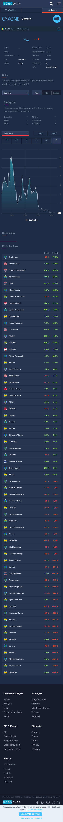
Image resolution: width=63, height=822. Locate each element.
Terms (34, 740)
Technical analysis (13, 712)
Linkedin (8, 781)
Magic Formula (38, 699)
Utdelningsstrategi (40, 708)
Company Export (12, 749)
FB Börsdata (10, 764)
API (5, 732)
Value (6, 708)
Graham (35, 703)
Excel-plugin (10, 736)
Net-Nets (36, 716)
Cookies (35, 749)
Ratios (7, 699)
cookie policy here (35, 809)
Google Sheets (11, 740)
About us (35, 732)
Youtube (8, 773)
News (6, 716)
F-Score (35, 712)
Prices (34, 736)
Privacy (35, 744)
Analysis (8, 703)
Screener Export (12, 744)
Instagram (9, 777)
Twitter (7, 769)
